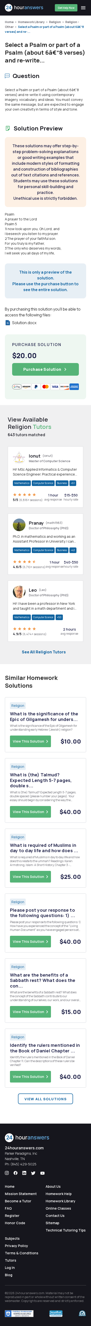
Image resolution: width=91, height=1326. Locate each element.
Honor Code (15, 1223)
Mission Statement (21, 1193)
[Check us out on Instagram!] (7, 1173)
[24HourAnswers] (24, 8)
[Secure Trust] (56, 1313)
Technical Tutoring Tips (66, 1230)
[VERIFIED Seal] (82, 1313)
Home (9, 22)
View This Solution (28, 741)
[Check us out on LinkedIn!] (24, 1173)
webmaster (12, 1301)
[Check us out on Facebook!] (15, 1173)
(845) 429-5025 (23, 1164)
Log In (10, 1267)
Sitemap (52, 1223)
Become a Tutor (18, 1201)
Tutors (10, 1260)
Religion (55, 22)
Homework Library (31, 22)
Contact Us (55, 1215)
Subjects (12, 1238)
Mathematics (21, 483)
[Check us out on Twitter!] (33, 1173)
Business (62, 483)
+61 (73, 483)
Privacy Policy (16, 1245)
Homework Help (59, 1193)
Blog (8, 1275)
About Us (53, 1186)
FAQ (8, 1208)
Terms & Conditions (21, 1253)
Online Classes (58, 1208)
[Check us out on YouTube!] (42, 1173)
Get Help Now (66, 7)
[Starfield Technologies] (19, 1313)
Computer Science (43, 483)
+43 (73, 550)
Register (12, 1215)
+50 (59, 617)
